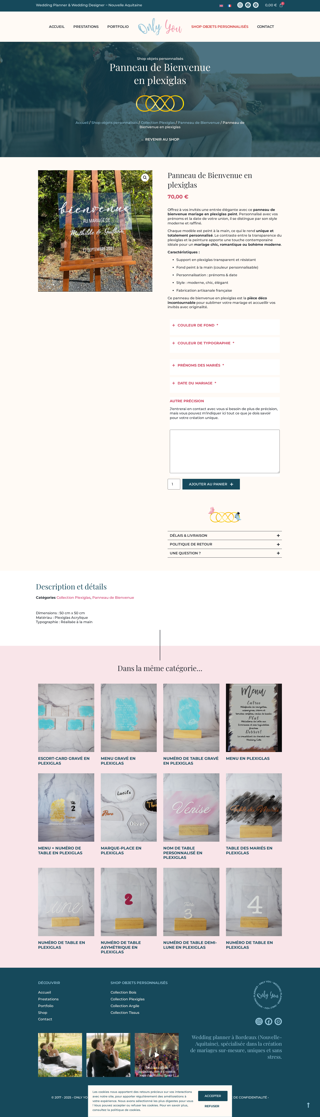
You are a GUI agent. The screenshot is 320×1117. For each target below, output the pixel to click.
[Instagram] (240, 5)
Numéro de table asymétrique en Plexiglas (121, 947)
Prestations (86, 27)
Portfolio (118, 27)
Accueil (57, 27)
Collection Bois (123, 992)
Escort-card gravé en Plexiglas (64, 761)
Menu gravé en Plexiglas (118, 761)
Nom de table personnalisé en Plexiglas (182, 853)
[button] (145, 178)
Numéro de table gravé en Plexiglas (191, 761)
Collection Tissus (125, 1013)
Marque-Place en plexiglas (121, 850)
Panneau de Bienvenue (199, 123)
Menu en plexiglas (247, 758)
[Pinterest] (256, 5)
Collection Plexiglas (158, 123)
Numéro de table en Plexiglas (61, 945)
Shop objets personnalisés (219, 27)
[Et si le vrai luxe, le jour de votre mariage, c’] (108, 1055)
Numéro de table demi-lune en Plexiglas (190, 945)
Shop (42, 1013)
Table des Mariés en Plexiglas (249, 850)
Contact (265, 27)
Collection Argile (125, 1006)
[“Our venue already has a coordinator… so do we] (157, 1055)
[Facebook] (248, 5)
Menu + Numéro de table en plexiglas (60, 850)
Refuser (212, 1106)
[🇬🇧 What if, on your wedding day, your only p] (60, 1055)
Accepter (213, 1096)
